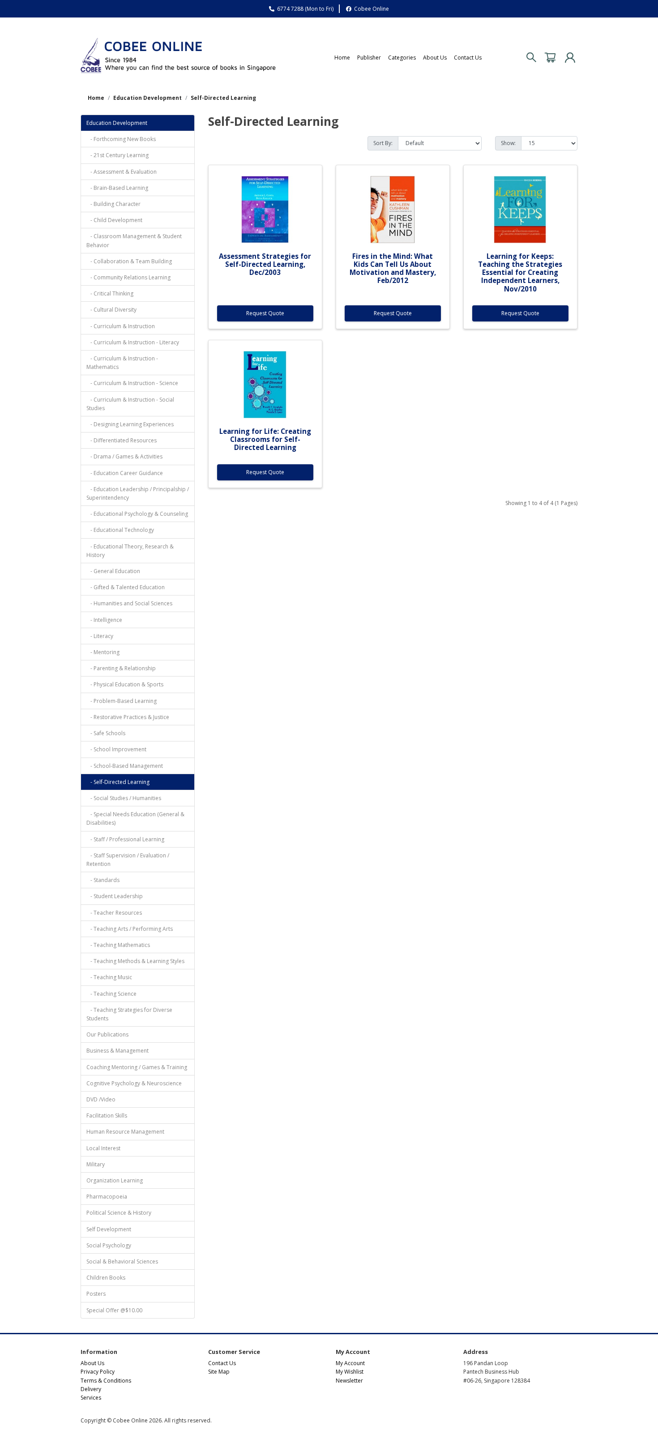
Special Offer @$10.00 (114, 1310)
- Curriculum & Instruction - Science (132, 383)
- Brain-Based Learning (117, 188)
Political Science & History (118, 1212)
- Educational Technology (120, 530)
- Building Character (113, 204)
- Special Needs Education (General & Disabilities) (135, 818)
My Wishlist (349, 1371)
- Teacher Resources (114, 913)
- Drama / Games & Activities (124, 456)
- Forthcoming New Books (121, 139)
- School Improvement (116, 749)
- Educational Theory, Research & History (130, 551)
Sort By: (383, 143)
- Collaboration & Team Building (129, 261)
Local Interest (103, 1148)
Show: (508, 143)
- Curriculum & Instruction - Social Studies (130, 404)
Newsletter (349, 1380)
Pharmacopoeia (106, 1196)
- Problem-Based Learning (121, 701)
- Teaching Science (111, 994)
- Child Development (114, 220)
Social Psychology (108, 1245)
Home (342, 57)
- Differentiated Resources (121, 440)
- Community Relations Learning (128, 277)
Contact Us (468, 57)
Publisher (369, 57)
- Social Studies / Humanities (123, 798)
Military (95, 1164)
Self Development (108, 1229)
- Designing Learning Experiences (130, 424)
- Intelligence (104, 620)
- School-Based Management (124, 766)
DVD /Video (100, 1099)
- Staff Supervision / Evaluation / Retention (127, 860)
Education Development (147, 98)
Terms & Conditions (106, 1380)
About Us (435, 57)
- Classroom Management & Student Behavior (134, 240)
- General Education (113, 571)
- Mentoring (103, 652)
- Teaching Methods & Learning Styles (135, 961)
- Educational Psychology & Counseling (137, 514)
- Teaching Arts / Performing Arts (129, 929)
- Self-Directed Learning (118, 782)
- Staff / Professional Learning (125, 839)
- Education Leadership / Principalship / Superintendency (137, 493)
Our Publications (107, 1034)
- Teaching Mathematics (118, 945)
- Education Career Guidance (124, 473)
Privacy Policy (98, 1371)
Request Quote (265, 313)
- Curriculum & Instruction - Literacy (132, 342)
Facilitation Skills (106, 1115)
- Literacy (99, 636)
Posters (96, 1294)
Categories (402, 57)
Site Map (219, 1371)
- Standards (103, 880)
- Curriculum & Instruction (120, 326)
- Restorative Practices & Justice (127, 717)
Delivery (91, 1389)
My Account (350, 1363)
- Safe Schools (105, 733)
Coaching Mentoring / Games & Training (136, 1067)
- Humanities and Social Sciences (129, 603)
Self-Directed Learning (223, 98)
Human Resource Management (125, 1131)
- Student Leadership (114, 896)
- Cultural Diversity (111, 309)
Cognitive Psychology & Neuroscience (134, 1083)
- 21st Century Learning (117, 155)
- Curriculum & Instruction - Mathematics (122, 363)
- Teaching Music (109, 977)
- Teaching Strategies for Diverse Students (129, 1014)
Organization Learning (114, 1180)
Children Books (105, 1277)
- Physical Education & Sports (124, 684)
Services (91, 1397)
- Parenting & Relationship (121, 668)
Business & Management (117, 1050)
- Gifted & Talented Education (125, 587)
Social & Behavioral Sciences (122, 1261)
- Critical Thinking (109, 293)
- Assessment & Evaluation (121, 172)
